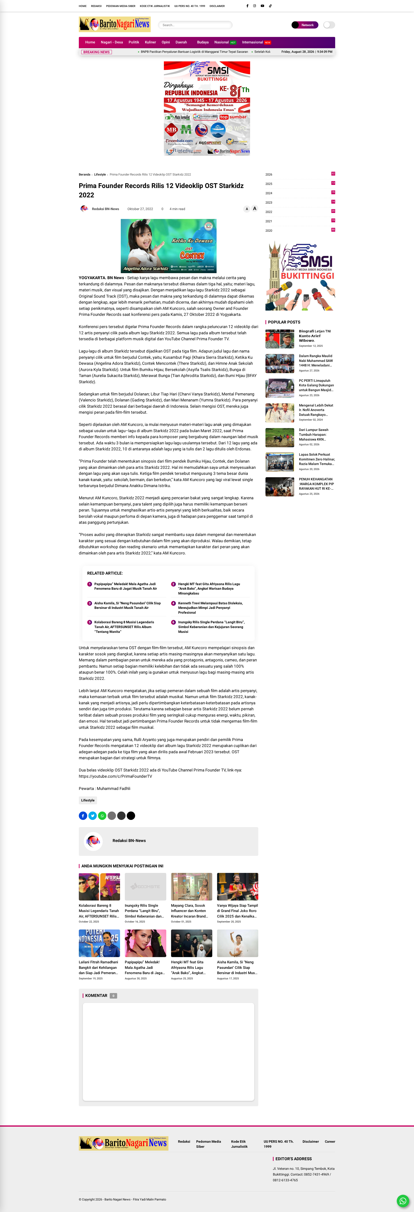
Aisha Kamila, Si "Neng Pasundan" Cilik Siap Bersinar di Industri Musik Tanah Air (127, 605)
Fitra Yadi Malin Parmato (149, 1199)
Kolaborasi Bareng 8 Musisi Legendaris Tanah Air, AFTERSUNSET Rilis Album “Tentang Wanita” (124, 626)
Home (82, 6)
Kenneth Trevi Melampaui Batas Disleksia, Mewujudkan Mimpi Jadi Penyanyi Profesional (210, 607)
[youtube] (262, 6)
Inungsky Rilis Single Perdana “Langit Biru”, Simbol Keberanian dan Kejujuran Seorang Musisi (211, 626)
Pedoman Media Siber (120, 6)
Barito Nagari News (117, 1199)
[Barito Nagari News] (115, 30)
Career (330, 1141)
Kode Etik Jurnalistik (155, 6)
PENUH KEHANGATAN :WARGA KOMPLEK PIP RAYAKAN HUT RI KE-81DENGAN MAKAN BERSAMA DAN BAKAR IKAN (316, 484)
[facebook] (247, 6)
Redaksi (96, 6)
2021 (300, 221)
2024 (300, 193)
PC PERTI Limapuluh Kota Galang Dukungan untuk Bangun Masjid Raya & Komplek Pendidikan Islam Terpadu (316, 386)
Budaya (203, 42)
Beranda (84, 174)
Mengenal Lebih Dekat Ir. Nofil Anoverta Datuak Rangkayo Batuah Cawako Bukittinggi (316, 410)
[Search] (228, 25)
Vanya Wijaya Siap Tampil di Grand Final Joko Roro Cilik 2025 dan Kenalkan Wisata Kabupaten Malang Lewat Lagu (237, 911)
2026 (300, 174)
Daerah (181, 42)
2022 (300, 212)
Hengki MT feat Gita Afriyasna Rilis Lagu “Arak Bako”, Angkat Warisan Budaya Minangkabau (209, 588)
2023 (300, 203)
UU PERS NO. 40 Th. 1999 (189, 6)
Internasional (256, 42)
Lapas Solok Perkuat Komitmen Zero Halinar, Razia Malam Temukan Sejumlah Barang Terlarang (317, 459)
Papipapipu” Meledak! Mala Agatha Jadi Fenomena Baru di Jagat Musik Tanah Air (125, 586)
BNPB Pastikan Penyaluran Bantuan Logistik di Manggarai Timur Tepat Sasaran (167, 51)
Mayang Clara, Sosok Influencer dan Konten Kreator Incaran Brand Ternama (188, 911)
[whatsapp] (102, 816)
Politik (134, 42)
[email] (121, 816)
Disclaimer (217, 6)
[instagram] (254, 6)
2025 (300, 184)
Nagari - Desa (112, 42)
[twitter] (92, 816)
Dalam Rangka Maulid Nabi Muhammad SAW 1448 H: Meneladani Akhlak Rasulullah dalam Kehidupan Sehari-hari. (316, 361)
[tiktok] (270, 6)
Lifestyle (100, 174)
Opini (166, 42)
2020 (300, 231)
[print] (112, 816)
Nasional (225, 42)
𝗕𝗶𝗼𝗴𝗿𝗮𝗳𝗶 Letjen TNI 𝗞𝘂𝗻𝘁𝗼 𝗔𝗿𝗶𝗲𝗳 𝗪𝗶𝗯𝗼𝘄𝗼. (315, 335)
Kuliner (150, 42)
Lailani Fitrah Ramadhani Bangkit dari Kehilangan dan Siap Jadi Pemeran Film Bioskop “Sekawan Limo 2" (98, 968)
